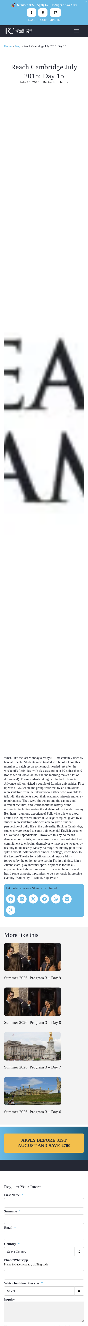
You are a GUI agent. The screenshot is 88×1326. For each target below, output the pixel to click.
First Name (13, 1195)
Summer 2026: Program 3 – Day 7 (32, 1067)
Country (12, 1244)
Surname (12, 1211)
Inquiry (9, 1299)
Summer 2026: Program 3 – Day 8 (32, 1022)
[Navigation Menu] (76, 31)
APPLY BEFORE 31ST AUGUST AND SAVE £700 (44, 1143)
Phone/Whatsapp (16, 1260)
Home (7, 46)
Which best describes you (23, 1283)
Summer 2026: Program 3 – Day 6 (32, 1111)
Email (10, 1227)
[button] (10, 899)
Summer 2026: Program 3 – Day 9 (32, 977)
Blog (17, 46)
